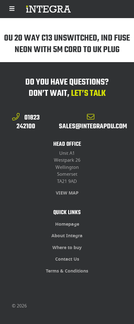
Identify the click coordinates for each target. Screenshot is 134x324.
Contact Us (67, 259)
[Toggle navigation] (12, 9)
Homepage (67, 224)
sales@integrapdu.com (93, 126)
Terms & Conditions (67, 271)
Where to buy (67, 247)
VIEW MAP (67, 193)
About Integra (67, 236)
